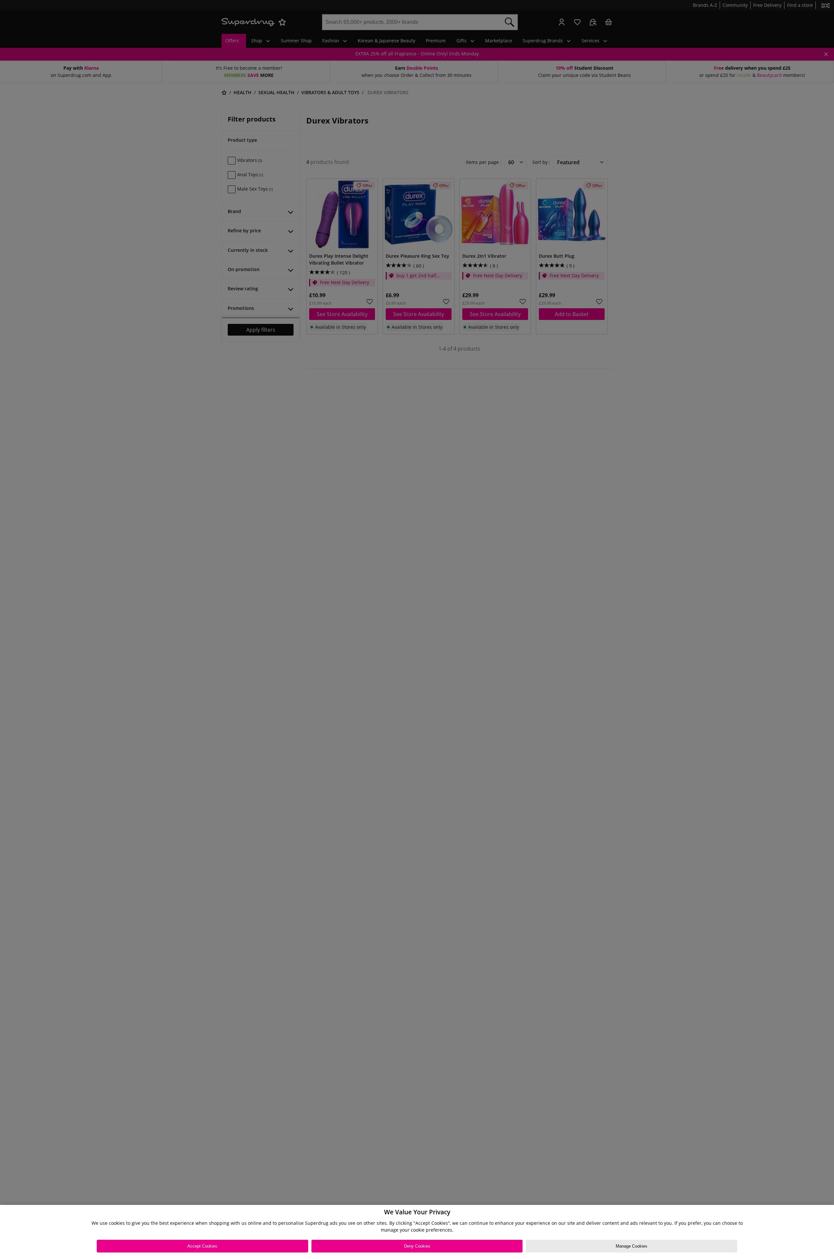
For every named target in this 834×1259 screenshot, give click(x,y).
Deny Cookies (417, 1246)
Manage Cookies (631, 1246)
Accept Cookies (202, 1246)
